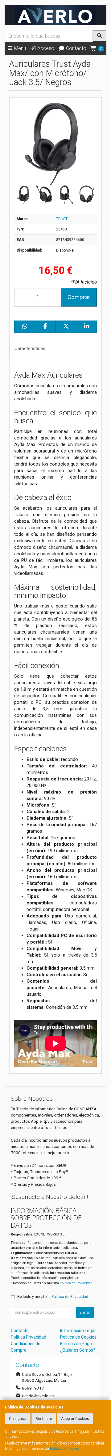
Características (29, 348)
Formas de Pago (76, 1343)
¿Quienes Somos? (77, 1350)
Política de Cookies (65, 1448)
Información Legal (77, 1330)
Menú (19, 48)
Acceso (45, 48)
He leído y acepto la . (53, 1296)
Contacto (75, 48)
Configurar (18, 1419)
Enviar (85, 1312)
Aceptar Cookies (75, 1419)
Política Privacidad (28, 1337)
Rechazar (43, 1419)
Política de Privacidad (76, 1283)
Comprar (79, 297)
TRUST (62, 219)
